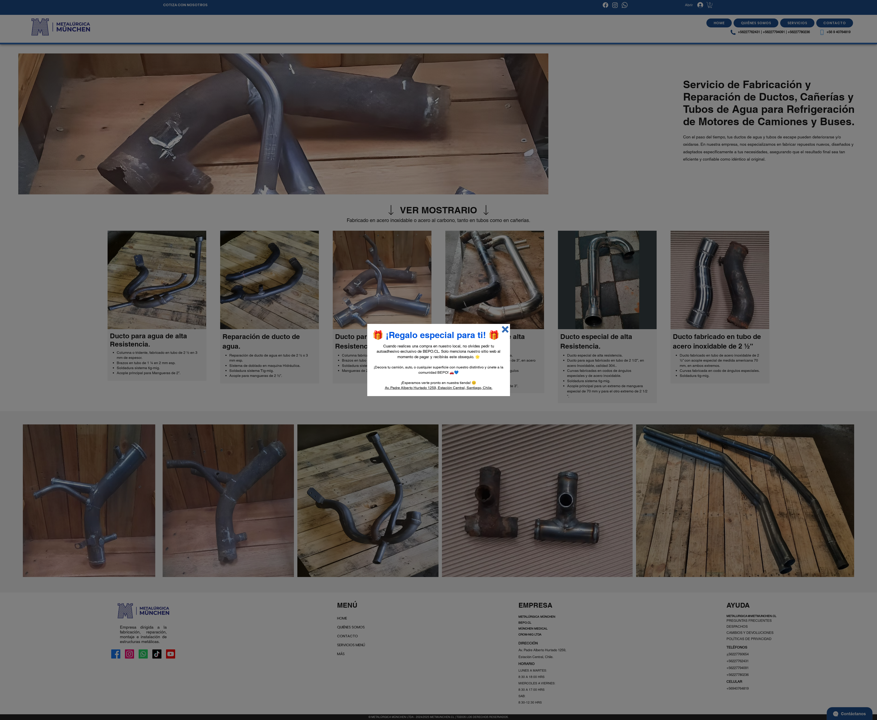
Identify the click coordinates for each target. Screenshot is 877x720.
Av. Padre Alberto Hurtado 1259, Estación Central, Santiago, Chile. (438, 388)
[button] (505, 329)
